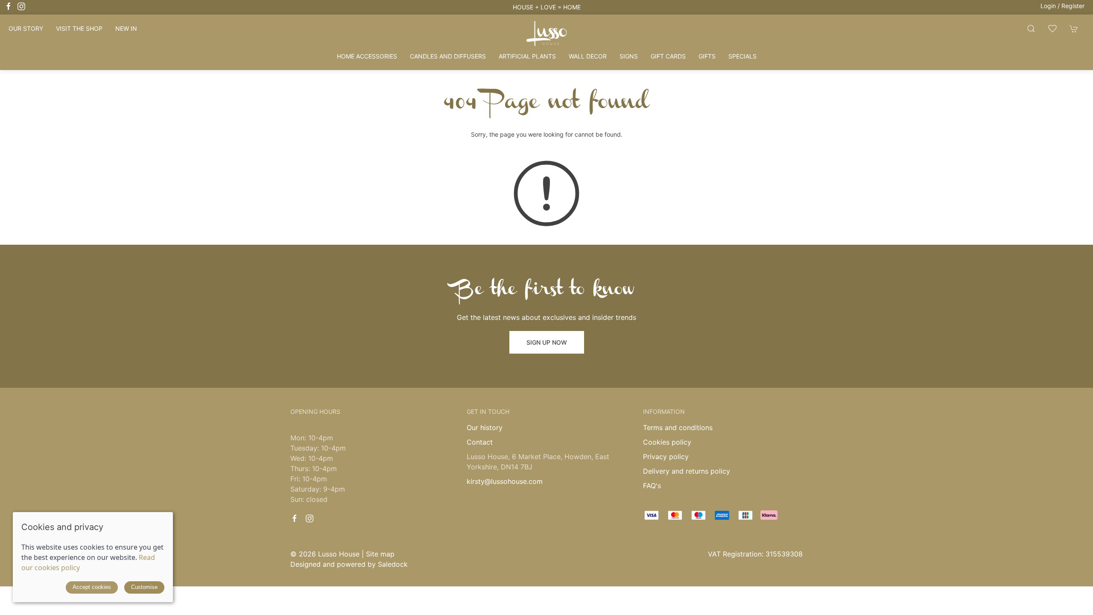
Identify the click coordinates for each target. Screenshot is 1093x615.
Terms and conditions (678, 427)
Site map (380, 554)
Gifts (707, 56)
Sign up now (546, 342)
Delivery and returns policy (686, 471)
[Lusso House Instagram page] (309, 518)
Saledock (393, 564)
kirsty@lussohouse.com (505, 481)
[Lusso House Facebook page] (294, 518)
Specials (742, 56)
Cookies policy (667, 442)
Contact (480, 442)
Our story (26, 28)
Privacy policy (666, 456)
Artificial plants (527, 56)
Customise (144, 587)
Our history (485, 427)
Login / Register (1062, 5)
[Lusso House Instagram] (21, 6)
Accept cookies (92, 587)
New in (126, 28)
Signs (629, 56)
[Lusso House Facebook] (8, 6)
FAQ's (652, 485)
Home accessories (367, 56)
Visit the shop (79, 28)
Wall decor (588, 56)
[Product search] (1031, 28)
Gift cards (668, 56)
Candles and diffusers (448, 56)
